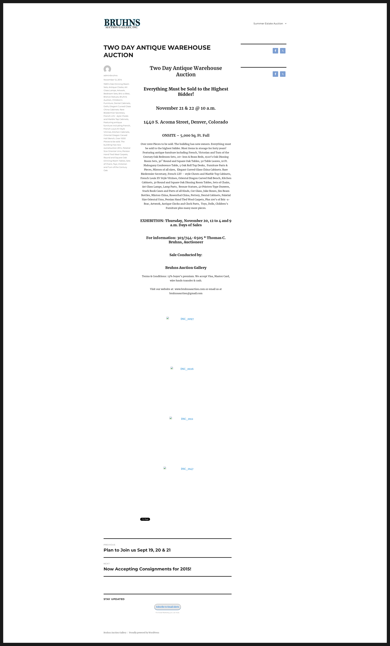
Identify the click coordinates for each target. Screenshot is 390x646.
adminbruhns (110, 75)
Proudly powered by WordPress (144, 632)
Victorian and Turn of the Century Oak (115, 167)
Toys (115, 164)
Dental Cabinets (122, 103)
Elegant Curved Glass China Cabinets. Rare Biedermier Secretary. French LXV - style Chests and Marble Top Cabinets (117, 112)
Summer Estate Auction (268, 23)
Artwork (121, 90)
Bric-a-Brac (124, 93)
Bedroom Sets (111, 93)
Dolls (106, 106)
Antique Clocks (116, 87)
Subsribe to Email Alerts (167, 607)
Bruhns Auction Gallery (115, 632)
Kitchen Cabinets (120, 132)
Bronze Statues (111, 97)
